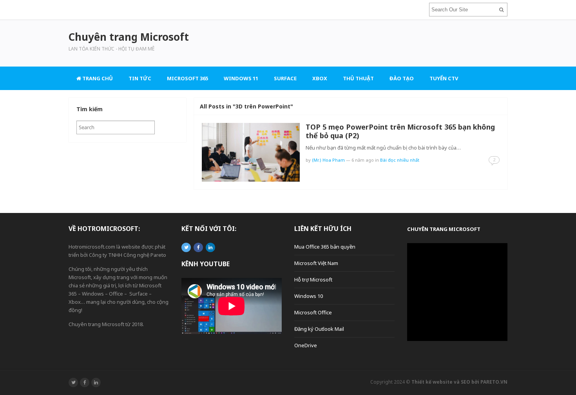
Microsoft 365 (187, 78)
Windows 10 (308, 295)
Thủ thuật (358, 78)
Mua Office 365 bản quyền (324, 246)
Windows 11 (241, 78)
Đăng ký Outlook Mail (319, 328)
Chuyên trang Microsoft (443, 229)
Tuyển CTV (443, 78)
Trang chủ (97, 78)
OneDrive (305, 345)
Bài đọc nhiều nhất (399, 160)
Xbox (319, 78)
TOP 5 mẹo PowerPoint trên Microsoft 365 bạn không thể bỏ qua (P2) (400, 131)
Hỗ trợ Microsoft (313, 279)
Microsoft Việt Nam (316, 263)
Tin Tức (140, 78)
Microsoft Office (313, 312)
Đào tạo (401, 78)
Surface (285, 78)
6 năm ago (362, 160)
